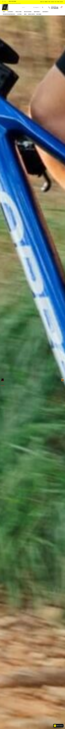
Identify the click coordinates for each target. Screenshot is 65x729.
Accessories (10, 11)
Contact (52, 1)
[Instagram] (5, 1)
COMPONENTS (45, 11)
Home (39, 1)
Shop (49, 1)
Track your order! (12, 1)
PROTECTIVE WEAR (27, 11)
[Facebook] (3, 1)
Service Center (31, 14)
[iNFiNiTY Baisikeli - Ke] (5, 7)
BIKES (4, 11)
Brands (46, 1)
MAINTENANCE (37, 11)
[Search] (42, 7)
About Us (42, 1)
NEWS (25, 14)
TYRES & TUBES (18, 11)
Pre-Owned (38, 14)
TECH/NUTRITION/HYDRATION (9, 14)
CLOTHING (19, 14)
